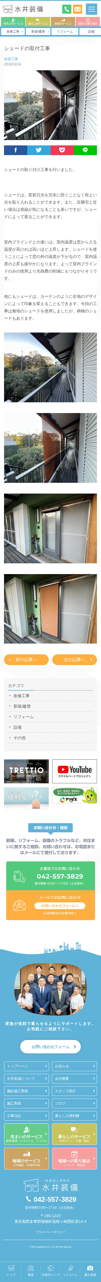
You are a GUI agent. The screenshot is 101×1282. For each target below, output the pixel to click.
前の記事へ (26, 659)
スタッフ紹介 (65, 1091)
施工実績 (14, 1103)
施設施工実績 (17, 1091)
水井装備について (21, 1079)
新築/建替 (38, 31)
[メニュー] (91, 9)
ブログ (60, 1103)
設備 (17, 727)
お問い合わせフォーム (50, 1047)
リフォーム (65, 31)
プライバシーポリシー (50, 1232)
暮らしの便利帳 (67, 1116)
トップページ (17, 1066)
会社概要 (62, 1079)
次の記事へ (74, 659)
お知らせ (62, 1066)
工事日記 (14, 1116)
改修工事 (12, 31)
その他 (19, 737)
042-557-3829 (55, 1199)
